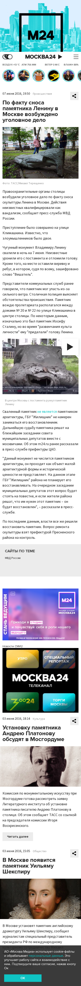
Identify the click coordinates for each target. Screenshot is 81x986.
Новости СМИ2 (12, 646)
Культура (39, 719)
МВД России (13, 558)
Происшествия (42, 94)
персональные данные (46, 956)
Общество (40, 851)
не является (47, 411)
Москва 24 (40, 57)
